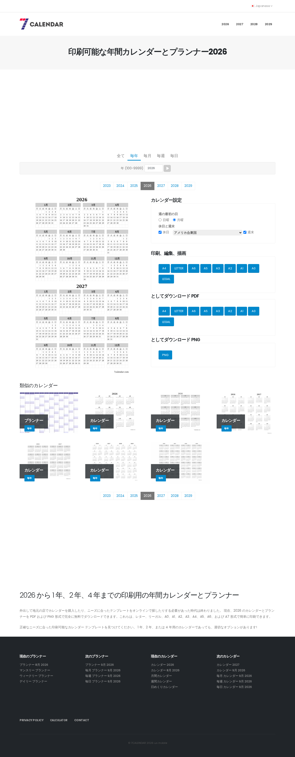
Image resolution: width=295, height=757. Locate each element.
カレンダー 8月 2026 (165, 670)
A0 (254, 268)
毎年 (134, 155)
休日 (166, 232)
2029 (268, 24)
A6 (194, 268)
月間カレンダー (161, 676)
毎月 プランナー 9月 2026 (103, 670)
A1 (241, 268)
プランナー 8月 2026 (34, 665)
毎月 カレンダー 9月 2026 (234, 676)
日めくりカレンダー (164, 687)
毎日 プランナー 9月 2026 (103, 681)
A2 (230, 268)
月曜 (180, 220)
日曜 (166, 220)
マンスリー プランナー (35, 670)
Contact (81, 720)
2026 (225, 24)
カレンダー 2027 (228, 665)
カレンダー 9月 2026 (231, 670)
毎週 (161, 155)
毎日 (174, 155)
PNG (165, 355)
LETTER (178, 268)
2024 (120, 185)
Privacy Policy (31, 720)
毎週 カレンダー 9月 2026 (234, 681)
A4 (164, 268)
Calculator (59, 720)
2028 (254, 24)
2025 (134, 185)
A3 (218, 268)
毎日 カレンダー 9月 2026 (234, 687)
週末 (251, 232)
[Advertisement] (147, 110)
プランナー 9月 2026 (99, 665)
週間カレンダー (161, 681)
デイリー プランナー (33, 681)
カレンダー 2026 (162, 665)
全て (121, 155)
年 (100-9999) (132, 168)
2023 (107, 185)
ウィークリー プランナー (36, 676)
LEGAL (166, 279)
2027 (239, 24)
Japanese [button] (263, 6)
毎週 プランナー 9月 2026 (103, 676)
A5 (206, 268)
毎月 (147, 155)
